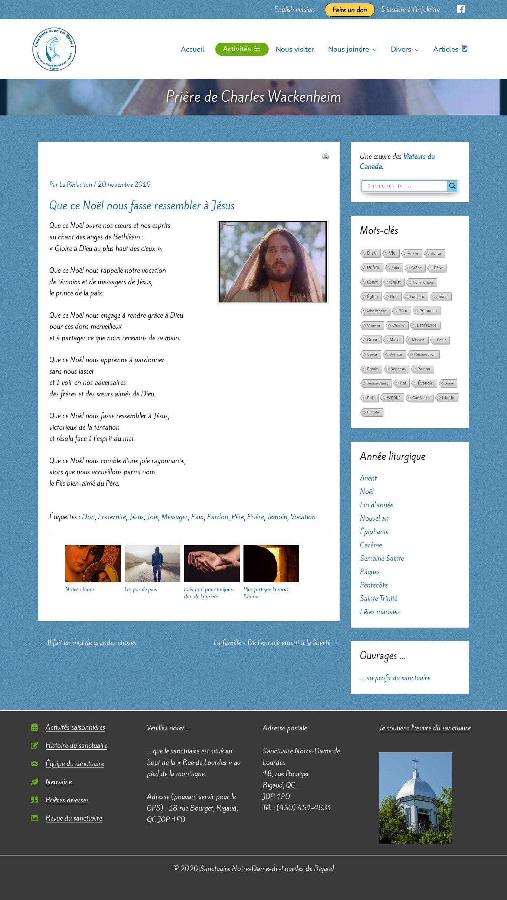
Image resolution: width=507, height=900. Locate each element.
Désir (438, 268)
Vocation (303, 516)
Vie (392, 253)
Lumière (417, 296)
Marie (395, 339)
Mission (418, 340)
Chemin (373, 325)
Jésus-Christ (377, 383)
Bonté (436, 253)
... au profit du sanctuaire (395, 678)
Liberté (448, 397)
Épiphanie (374, 531)
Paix (197, 516)
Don (88, 516)
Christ (395, 282)
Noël (366, 491)
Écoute (373, 412)
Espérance (426, 325)
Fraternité (112, 516)
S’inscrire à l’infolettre (410, 9)
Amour (393, 397)
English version (294, 9)
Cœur (372, 339)
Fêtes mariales (380, 611)
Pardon (217, 516)
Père (238, 516)
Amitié (413, 253)
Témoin (277, 516)
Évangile (425, 383)
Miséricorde (376, 311)
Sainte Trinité (378, 598)
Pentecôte (373, 585)
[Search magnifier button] (452, 186)
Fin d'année (376, 505)
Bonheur (397, 369)
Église (372, 296)
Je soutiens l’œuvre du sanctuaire (425, 728)
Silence (395, 354)
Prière (255, 516)
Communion (423, 282)
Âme (449, 383)
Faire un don (350, 9)
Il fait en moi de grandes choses (87, 642)
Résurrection (425, 354)
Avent (368, 478)
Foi (403, 383)
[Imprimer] (325, 155)
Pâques (370, 571)
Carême (371, 545)
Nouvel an (374, 518)
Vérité (372, 354)
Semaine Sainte (382, 558)
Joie (152, 516)
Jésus (136, 516)
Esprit (372, 282)
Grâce (416, 268)
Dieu (372, 253)
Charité (398, 325)
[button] (373, 49)
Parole (372, 369)
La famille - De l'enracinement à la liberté (276, 642)
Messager (174, 516)
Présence (428, 310)
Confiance (421, 398)
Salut (441, 340)
